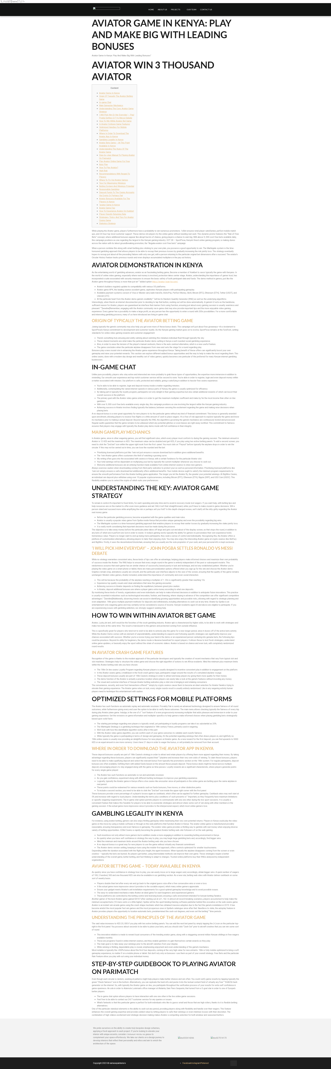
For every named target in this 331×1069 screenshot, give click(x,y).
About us (162, 9)
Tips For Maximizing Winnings (112, 183)
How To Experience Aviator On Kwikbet (116, 211)
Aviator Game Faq (107, 208)
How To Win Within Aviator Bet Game (115, 121)
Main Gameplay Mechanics (111, 105)
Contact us (206, 9)
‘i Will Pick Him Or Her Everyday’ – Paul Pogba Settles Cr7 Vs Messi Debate (116, 116)
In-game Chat (105, 102)
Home (151, 9)
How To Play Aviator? (108, 167)
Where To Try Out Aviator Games (113, 180)
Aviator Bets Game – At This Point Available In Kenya (114, 144)
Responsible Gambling (109, 189)
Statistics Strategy (107, 223)
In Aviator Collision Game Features (114, 124)
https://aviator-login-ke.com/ (165, 281)
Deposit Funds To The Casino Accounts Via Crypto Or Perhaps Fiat (116, 194)
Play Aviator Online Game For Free (114, 161)
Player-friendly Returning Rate (112, 214)
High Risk (103, 170)
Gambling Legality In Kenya (111, 139)
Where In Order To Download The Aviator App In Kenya (114, 135)
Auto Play (103, 164)
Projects (175, 9)
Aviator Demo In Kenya (109, 93)
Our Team (191, 9)
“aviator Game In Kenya (109, 204)
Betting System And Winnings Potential (116, 186)
